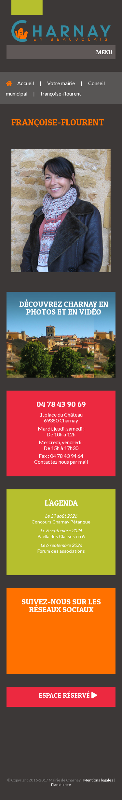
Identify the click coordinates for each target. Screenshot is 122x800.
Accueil (25, 83)
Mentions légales (98, 780)
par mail (78, 461)
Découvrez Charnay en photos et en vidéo (63, 307)
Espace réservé (65, 695)
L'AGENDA (61, 503)
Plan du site (61, 784)
